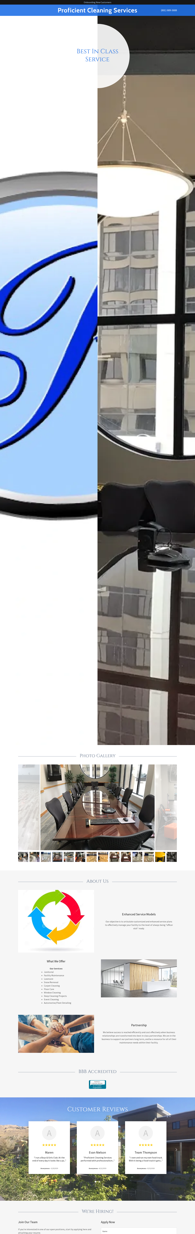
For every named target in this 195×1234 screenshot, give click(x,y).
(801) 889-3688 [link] (169, 10)
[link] (97, 11)
